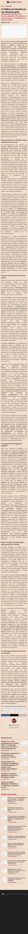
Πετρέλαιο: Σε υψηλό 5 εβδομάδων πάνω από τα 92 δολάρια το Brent (9, 775)
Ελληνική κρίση (21, 710)
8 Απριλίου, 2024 (15, 22)
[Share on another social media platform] (23, 715)
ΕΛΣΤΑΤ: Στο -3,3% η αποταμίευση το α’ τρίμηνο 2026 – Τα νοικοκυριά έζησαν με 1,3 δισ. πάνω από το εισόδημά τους (10, 745)
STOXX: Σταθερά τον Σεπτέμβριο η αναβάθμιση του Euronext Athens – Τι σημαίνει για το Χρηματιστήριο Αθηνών (10, 765)
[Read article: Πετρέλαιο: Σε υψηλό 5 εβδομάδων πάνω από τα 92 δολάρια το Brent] (23, 775)
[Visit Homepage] (14, 2)
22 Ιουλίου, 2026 (13, 779)
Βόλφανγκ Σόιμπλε (8, 710)
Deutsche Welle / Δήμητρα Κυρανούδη (15, 706)
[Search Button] (26, 2)
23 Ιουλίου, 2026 (13, 770)
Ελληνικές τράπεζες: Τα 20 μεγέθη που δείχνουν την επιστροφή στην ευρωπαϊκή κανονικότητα (16, 853)
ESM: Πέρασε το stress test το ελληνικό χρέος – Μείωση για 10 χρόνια (10, 755)
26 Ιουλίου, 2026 (13, 750)
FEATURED (8, 6)
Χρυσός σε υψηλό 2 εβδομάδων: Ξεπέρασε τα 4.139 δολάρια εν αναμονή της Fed (10, 784)
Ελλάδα (14, 710)
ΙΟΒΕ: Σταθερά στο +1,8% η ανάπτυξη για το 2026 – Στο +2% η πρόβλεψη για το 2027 (16, 871)
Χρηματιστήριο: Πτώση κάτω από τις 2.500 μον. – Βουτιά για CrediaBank (16, 879)
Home (2, 6)
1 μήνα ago (20, 803)
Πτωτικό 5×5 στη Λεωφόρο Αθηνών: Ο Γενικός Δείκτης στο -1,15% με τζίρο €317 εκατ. (17, 862)
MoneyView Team (5, 22)
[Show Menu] (1, 2)
